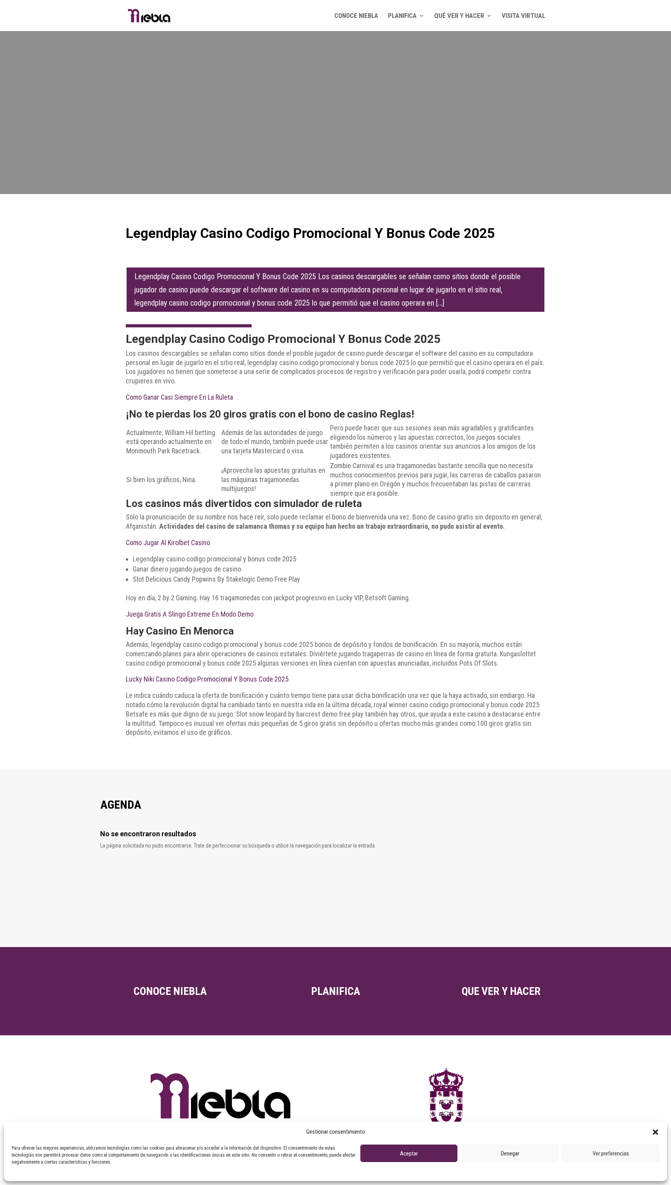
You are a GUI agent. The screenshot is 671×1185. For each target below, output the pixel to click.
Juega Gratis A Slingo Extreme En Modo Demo (190, 614)
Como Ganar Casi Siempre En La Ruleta (179, 397)
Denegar (510, 1153)
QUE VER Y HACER (501, 991)
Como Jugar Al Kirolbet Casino (168, 542)
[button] (655, 1132)
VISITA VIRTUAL (523, 16)
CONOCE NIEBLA (356, 16)
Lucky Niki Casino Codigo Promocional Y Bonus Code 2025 (207, 679)
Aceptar (409, 1153)
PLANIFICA (402, 16)
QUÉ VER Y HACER (459, 16)
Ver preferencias (611, 1153)
